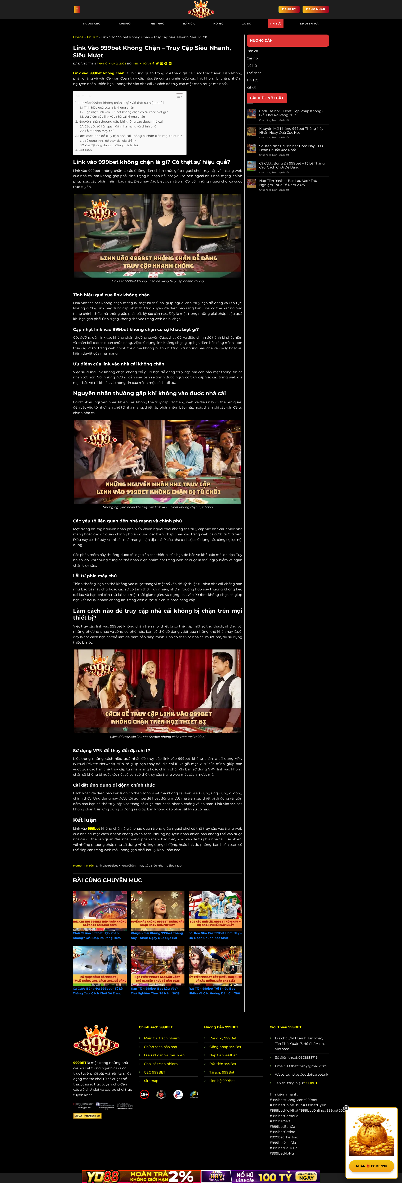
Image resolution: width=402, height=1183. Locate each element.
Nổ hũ (218, 23)
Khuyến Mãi (310, 23)
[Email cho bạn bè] (161, 63)
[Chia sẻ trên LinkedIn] (170, 63)
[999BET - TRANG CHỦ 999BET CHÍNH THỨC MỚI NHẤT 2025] (201, 9)
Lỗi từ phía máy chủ (99, 130)
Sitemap (151, 1081)
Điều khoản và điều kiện (164, 1055)
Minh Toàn (142, 63)
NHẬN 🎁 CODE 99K (371, 1166)
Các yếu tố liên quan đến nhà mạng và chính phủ (120, 126)
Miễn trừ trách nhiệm (162, 1038)
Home (78, 37)
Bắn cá (189, 23)
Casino (124, 23)
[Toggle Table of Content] (177, 96)
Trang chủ (91, 23)
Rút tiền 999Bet (222, 1064)
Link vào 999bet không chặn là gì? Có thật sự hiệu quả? (121, 103)
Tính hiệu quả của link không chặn (109, 107)
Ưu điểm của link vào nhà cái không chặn (115, 116)
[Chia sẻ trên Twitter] (157, 63)
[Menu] (77, 9)
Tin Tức (276, 23)
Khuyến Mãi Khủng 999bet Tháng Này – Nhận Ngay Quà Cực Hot (292, 131)
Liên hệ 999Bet (222, 1081)
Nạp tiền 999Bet (223, 1055)
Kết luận (85, 150)
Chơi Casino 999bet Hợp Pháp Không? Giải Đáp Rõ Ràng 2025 (291, 113)
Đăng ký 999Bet (223, 1038)
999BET (79, 1063)
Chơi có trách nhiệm (161, 1064)
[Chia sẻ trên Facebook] (153, 63)
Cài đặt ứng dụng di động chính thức (112, 145)
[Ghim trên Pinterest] (165, 63)
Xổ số (246, 23)
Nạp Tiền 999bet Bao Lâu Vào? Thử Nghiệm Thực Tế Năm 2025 (288, 183)
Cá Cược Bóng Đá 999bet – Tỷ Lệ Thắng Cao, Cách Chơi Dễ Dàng (292, 165)
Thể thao (157, 23)
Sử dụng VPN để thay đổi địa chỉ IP (110, 140)
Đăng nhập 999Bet (225, 1047)
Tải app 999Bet (221, 1072)
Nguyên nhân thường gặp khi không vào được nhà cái (121, 121)
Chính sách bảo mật (161, 1047)
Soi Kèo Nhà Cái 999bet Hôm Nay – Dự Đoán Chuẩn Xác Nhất (291, 148)
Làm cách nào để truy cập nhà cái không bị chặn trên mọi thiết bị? (130, 136)
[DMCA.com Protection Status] (87, 1116)
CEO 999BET (154, 1072)
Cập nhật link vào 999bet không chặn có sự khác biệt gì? (126, 112)
